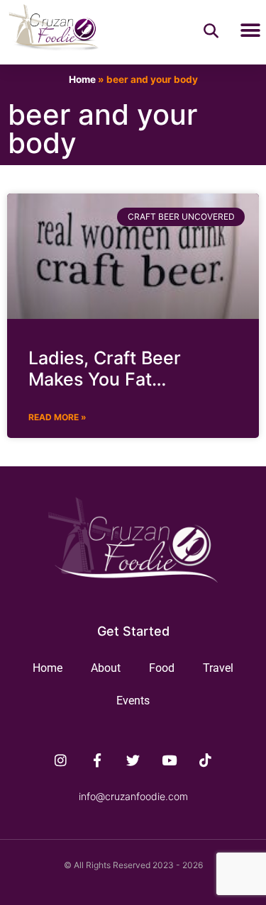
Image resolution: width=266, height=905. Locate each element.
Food (161, 668)
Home (82, 79)
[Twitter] (133, 760)
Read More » (57, 417)
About (106, 668)
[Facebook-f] (97, 760)
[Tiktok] (205, 760)
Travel (218, 668)
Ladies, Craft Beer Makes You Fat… (104, 368)
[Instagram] (61, 760)
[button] (250, 31)
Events (133, 700)
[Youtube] (169, 760)
